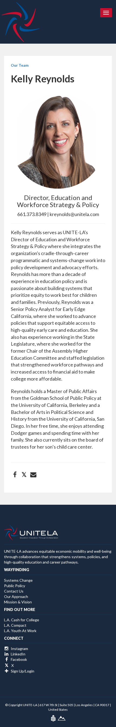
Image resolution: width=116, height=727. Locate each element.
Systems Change (18, 580)
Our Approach (16, 596)
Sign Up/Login (22, 671)
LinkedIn (17, 654)
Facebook (18, 659)
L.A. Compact (15, 625)
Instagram (19, 648)
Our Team (20, 65)
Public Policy (14, 585)
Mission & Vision (18, 602)
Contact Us (13, 591)
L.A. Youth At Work (20, 630)
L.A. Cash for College (21, 619)
